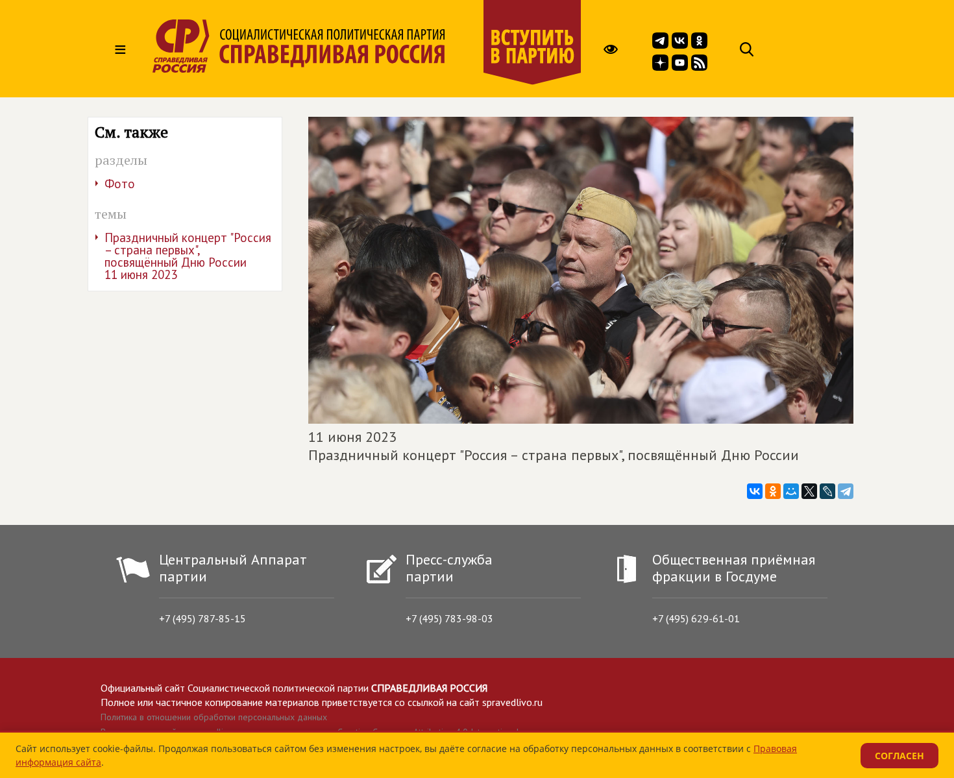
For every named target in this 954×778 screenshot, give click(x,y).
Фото (119, 183)
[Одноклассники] (773, 491)
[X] (809, 491)
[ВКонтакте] (755, 491)
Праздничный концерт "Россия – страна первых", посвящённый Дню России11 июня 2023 (187, 256)
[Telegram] (845, 491)
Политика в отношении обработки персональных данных (214, 717)
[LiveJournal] (827, 491)
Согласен (899, 755)
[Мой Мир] (791, 491)
